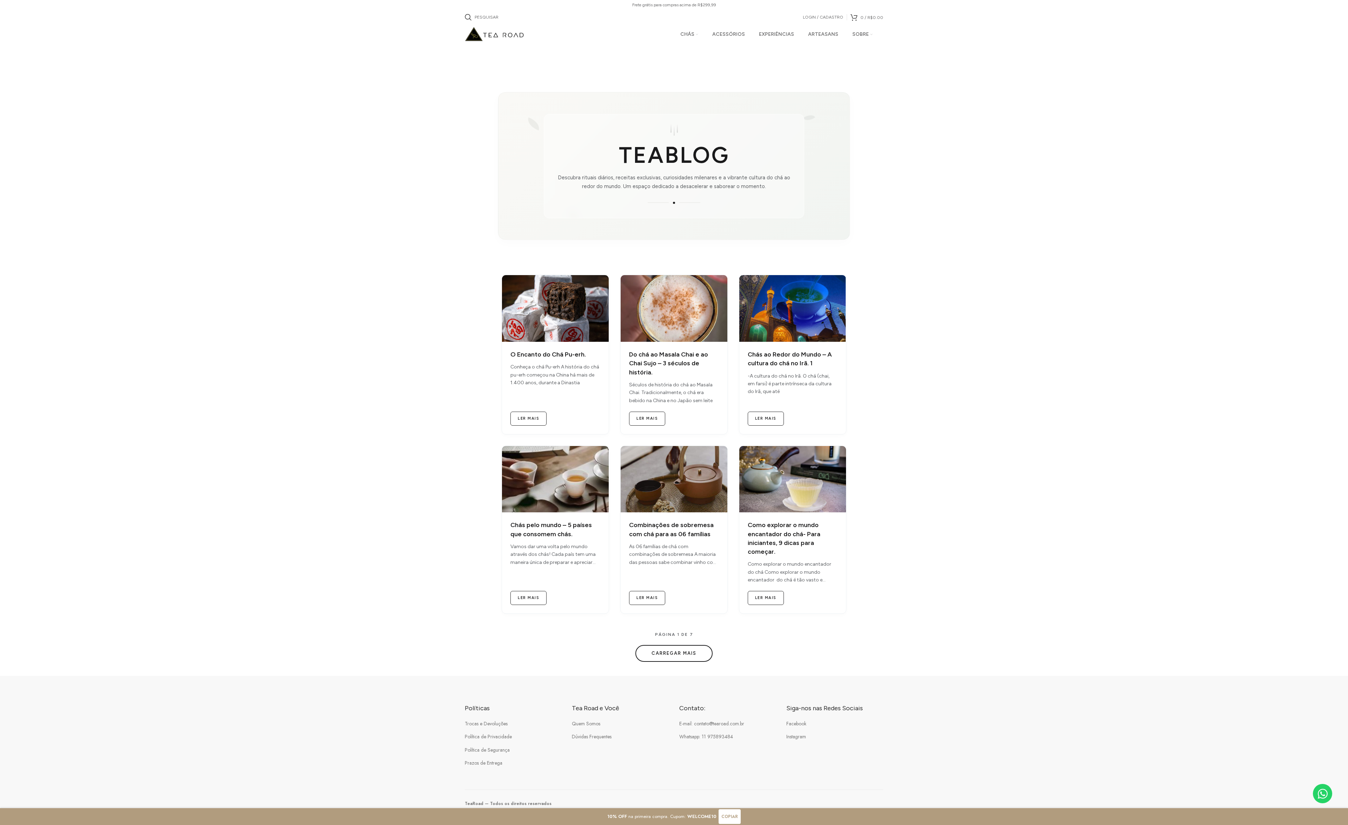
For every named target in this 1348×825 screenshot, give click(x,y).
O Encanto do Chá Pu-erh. (548, 354)
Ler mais (528, 418)
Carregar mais (674, 653)
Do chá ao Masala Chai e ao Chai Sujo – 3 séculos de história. (668, 363)
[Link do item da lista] (513, 723)
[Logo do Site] (495, 33)
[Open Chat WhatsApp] (1322, 793)
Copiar (729, 816)
